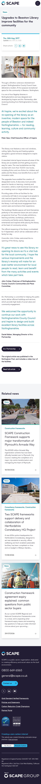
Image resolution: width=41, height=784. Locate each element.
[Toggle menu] (37, 3)
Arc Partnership (9, 349)
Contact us (7, 683)
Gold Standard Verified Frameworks (15, 698)
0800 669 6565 (12, 670)
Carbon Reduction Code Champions (16, 706)
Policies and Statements (11, 702)
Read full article (9, 369)
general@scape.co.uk (14, 675)
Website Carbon (20, 746)
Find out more (13, 739)
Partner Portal (7, 710)
